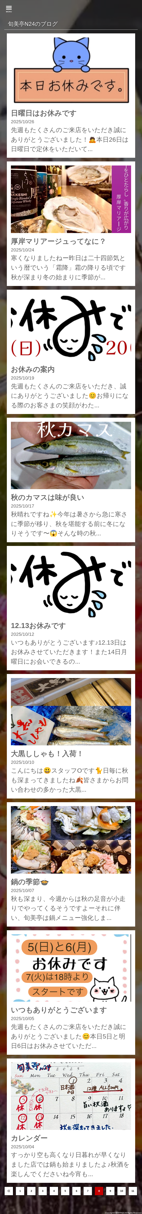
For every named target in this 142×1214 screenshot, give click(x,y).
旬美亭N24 (119, 1213)
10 (121, 1190)
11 (132, 1190)
